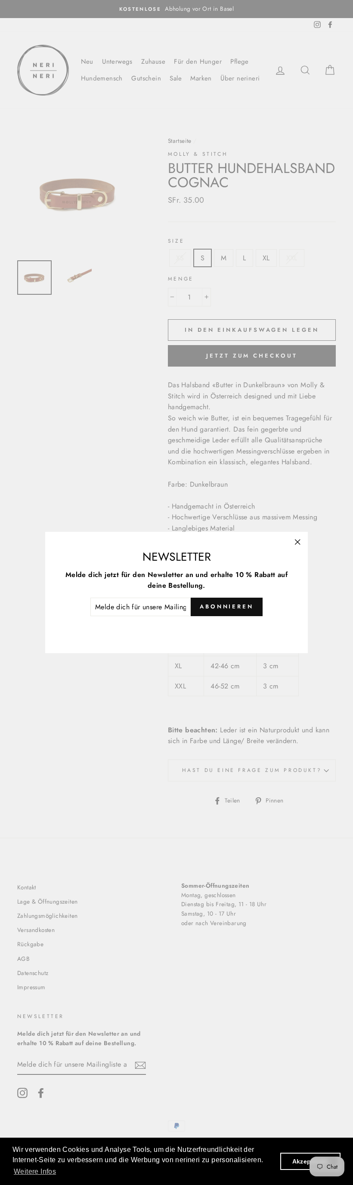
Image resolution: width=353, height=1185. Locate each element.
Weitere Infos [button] (35, 1171)
